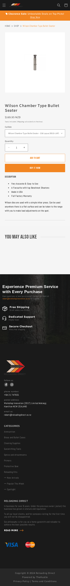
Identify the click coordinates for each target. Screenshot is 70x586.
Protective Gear (11, 466)
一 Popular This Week (14, 483)
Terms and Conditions (44, 581)
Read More (11, 530)
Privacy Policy (21, 581)
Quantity (9, 141)
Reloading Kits (10, 472)
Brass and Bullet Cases (14, 437)
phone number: (11, 391)
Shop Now (35, 17)
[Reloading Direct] (15, 374)
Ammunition (9, 431)
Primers (7, 460)
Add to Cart (35, 158)
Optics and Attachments (15, 454)
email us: (8, 411)
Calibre (8, 127)
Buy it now (35, 168)
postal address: (11, 400)
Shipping (20, 122)
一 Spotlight (10, 489)
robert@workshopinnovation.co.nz (16, 298)
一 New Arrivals (11, 477)
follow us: (9, 380)
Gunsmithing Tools (12, 448)
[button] (4, 5)
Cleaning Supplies (12, 443)
